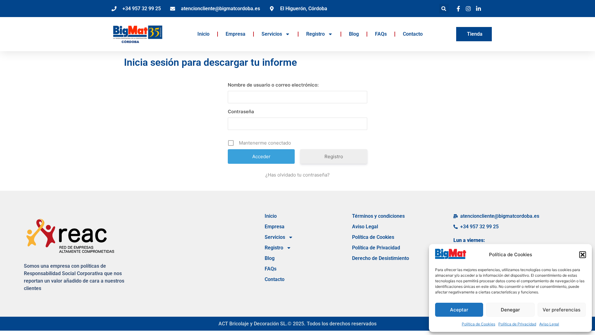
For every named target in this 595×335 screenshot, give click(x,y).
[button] (583, 255)
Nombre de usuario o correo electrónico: (273, 85)
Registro (315, 34)
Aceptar (459, 310)
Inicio (203, 34)
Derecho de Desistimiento (380, 258)
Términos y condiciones (378, 216)
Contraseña (241, 111)
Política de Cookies (478, 324)
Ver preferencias (561, 310)
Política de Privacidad (517, 324)
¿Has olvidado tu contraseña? (297, 175)
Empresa (235, 34)
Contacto (413, 34)
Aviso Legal (549, 324)
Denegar (510, 310)
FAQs (381, 34)
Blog (354, 34)
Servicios (272, 34)
